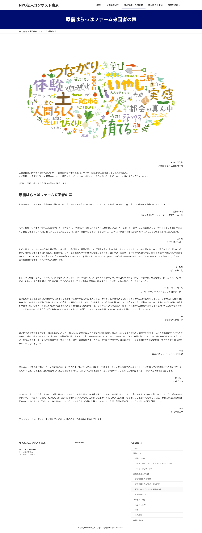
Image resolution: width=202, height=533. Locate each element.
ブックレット (25, 419)
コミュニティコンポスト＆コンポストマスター (153, 464)
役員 (136, 510)
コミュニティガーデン (143, 469)
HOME (136, 448)
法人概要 (138, 515)
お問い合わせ (138, 520)
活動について (138, 453)
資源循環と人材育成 (141, 474)
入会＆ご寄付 (140, 505)
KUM (180, 162)
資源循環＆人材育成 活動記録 (147, 484)
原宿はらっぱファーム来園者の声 (148, 489)
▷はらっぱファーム (27, 455)
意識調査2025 (140, 494)
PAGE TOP (194, 514)
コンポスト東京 (139, 500)
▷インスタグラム (26, 452)
